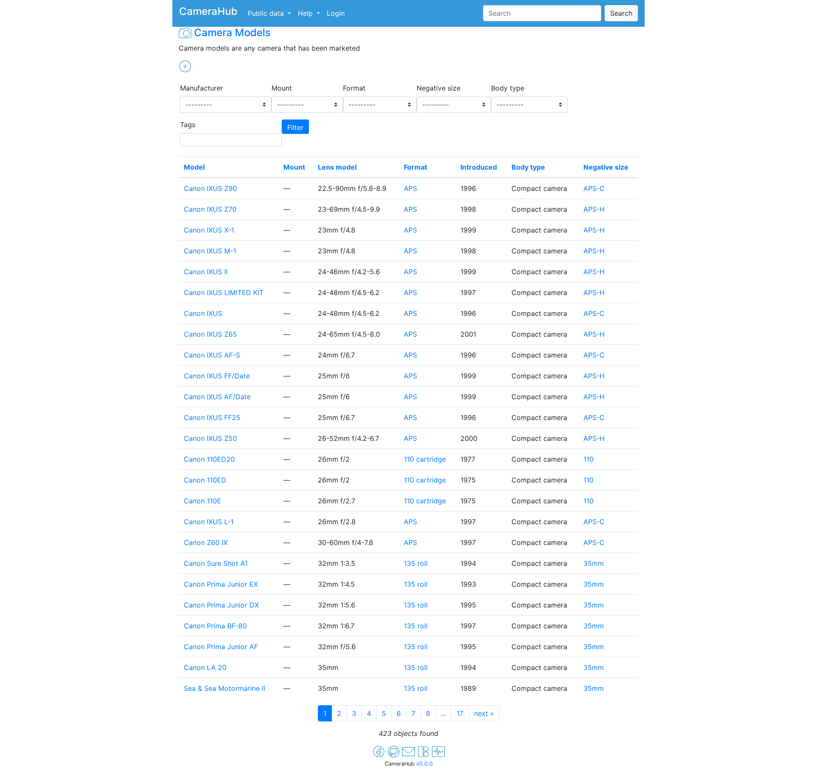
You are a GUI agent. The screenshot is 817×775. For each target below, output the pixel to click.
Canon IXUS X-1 (209, 230)
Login (336, 13)
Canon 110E (202, 501)
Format (354, 88)
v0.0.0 (424, 764)
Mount (281, 88)
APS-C (594, 188)
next (484, 713)
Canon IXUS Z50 (210, 438)
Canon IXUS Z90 (210, 188)
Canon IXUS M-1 (210, 251)
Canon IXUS (203, 313)
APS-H (594, 209)
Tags (187, 124)
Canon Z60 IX (206, 542)
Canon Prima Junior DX (221, 605)
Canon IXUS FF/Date (217, 376)
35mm (593, 563)
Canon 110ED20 (209, 459)
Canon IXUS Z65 (210, 334)
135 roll (416, 563)
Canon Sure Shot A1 (216, 563)
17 (460, 713)
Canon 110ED (205, 480)
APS (410, 188)
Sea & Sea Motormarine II (224, 688)
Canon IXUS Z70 (210, 209)
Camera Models (232, 32)
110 (588, 459)
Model (194, 167)
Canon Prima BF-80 (215, 626)
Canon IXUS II (206, 271)
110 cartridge (425, 459)
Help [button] (306, 13)
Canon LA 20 (205, 667)
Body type (507, 88)
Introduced (478, 167)
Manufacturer (201, 88)
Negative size (438, 88)
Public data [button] (267, 13)
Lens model (337, 167)
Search (621, 13)
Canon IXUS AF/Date (217, 396)
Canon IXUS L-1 (209, 521)
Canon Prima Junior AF (221, 646)
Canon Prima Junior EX (221, 584)
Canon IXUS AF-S (212, 355)
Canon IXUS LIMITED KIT (223, 292)
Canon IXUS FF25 (212, 417)
